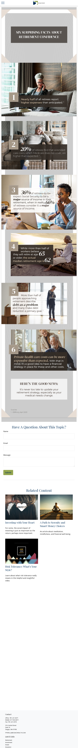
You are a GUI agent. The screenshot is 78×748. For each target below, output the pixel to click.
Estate (7, 745)
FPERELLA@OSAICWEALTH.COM (15, 733)
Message (6, 455)
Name (5, 431)
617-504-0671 (14, 720)
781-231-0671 (14, 718)
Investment (8, 742)
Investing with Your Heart (20, 522)
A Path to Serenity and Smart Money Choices (52, 524)
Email (5, 443)
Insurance (8, 747)
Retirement (8, 740)
